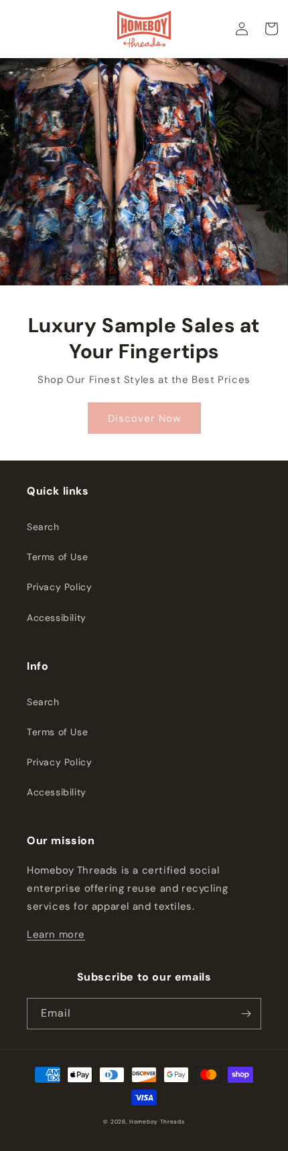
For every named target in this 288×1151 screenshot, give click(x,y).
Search (43, 527)
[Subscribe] (246, 1013)
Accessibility (56, 618)
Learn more (56, 934)
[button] (271, 28)
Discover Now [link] (144, 418)
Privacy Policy (59, 587)
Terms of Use (57, 557)
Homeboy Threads (157, 1122)
